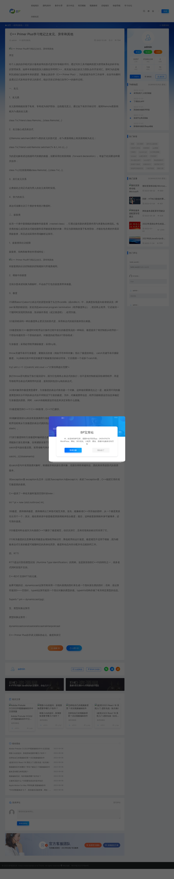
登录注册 (73, 450)
